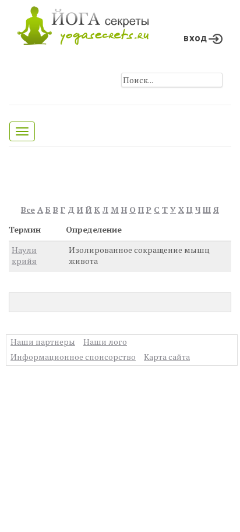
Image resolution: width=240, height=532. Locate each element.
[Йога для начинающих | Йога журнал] (83, 23)
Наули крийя (24, 255)
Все (28, 209)
